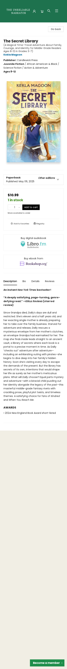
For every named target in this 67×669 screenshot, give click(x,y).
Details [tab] (35, 281)
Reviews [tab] (49, 281)
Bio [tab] (24, 281)
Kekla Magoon (12, 54)
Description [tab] (10, 281)
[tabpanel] (33, 355)
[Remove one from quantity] (10, 207)
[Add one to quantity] (19, 207)
